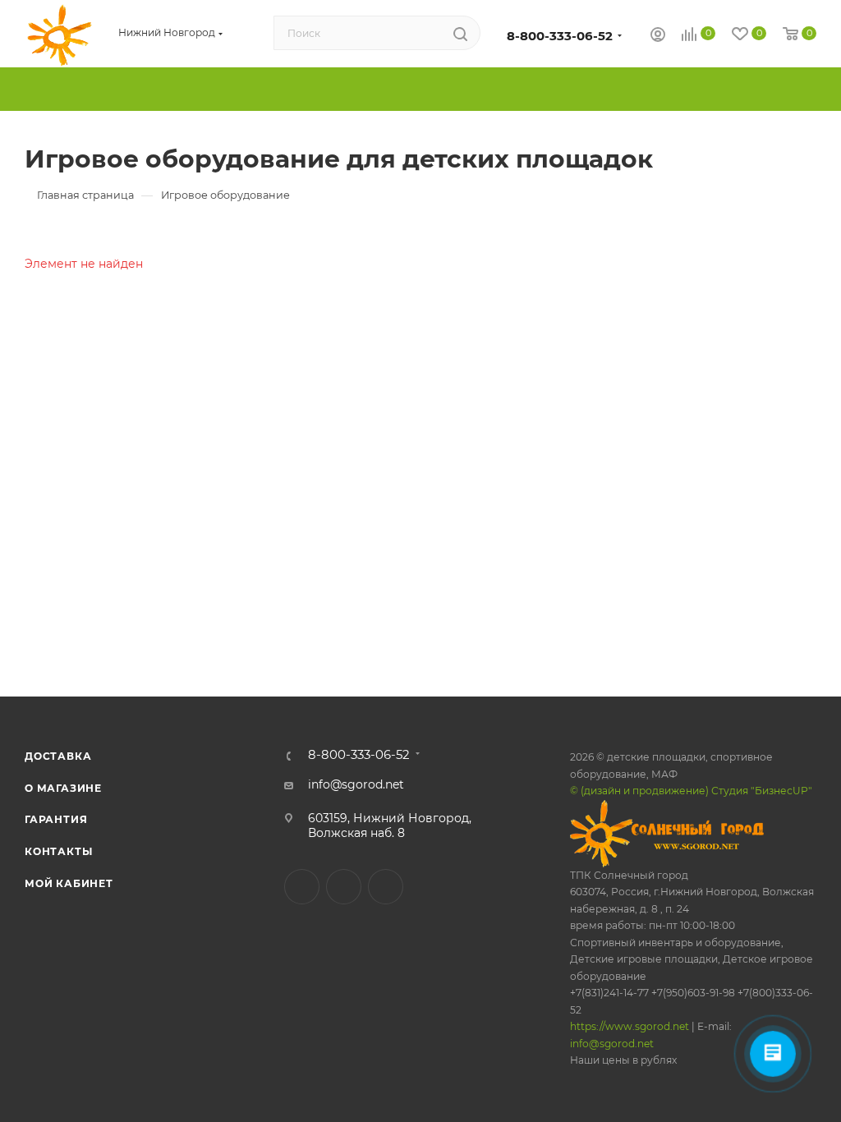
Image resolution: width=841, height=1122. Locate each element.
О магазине (63, 788)
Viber (343, 886)
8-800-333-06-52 (560, 36)
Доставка (58, 756)
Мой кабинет (69, 883)
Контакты (58, 851)
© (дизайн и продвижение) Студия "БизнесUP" (691, 790)
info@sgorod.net (356, 784)
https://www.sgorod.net (629, 1026)
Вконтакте (301, 886)
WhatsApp (385, 886)
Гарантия (56, 819)
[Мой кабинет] (657, 36)
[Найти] (460, 34)
